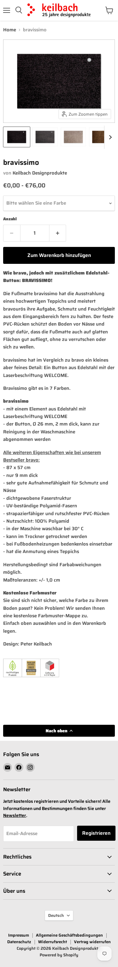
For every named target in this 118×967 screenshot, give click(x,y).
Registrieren (96, 833)
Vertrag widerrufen (92, 941)
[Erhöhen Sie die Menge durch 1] (57, 233)
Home (9, 30)
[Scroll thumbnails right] (109, 137)
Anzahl (10, 219)
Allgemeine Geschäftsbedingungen (69, 935)
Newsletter (14, 815)
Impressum (18, 935)
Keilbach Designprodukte (40, 173)
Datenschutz (19, 941)
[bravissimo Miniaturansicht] (16, 137)
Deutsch (56, 915)
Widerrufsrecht (52, 941)
